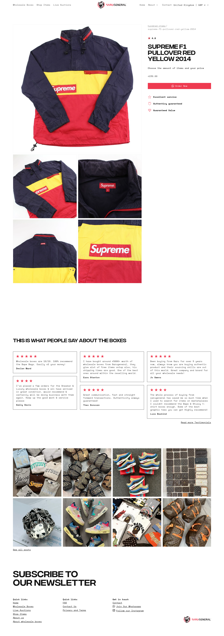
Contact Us (69, 606)
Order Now (181, 86)
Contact (117, 602)
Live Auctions (22, 610)
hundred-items (157, 25)
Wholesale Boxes (23, 606)
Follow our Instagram (130, 610)
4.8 (154, 38)
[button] (153, 5)
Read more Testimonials (196, 422)
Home (15, 602)
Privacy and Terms (74, 610)
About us (18, 617)
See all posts (22, 549)
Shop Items (20, 614)
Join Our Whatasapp (128, 606)
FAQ (65, 602)
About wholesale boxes (27, 621)
